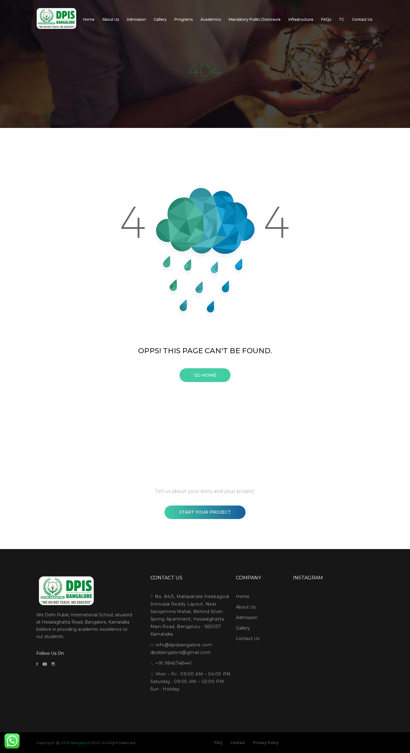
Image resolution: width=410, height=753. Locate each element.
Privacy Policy (266, 742)
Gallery (160, 19)
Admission (136, 19)
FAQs (326, 19)
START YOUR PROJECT (205, 512)
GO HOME (205, 375)
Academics (210, 19)
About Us (110, 19)
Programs (183, 19)
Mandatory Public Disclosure (255, 19)
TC (341, 19)
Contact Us (362, 19)
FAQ (218, 742)
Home (89, 19)
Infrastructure (300, 19)
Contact (238, 742)
